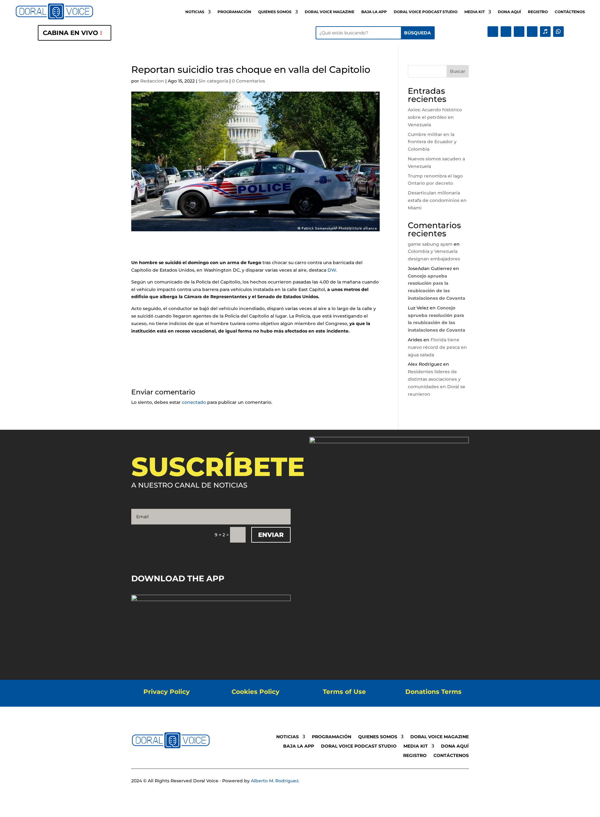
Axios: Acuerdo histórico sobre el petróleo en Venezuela (435, 117)
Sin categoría (213, 81)
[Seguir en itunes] (545, 31)
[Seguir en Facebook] (493, 31)
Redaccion (152, 81)
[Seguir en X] (506, 31)
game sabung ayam (430, 244)
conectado (194, 402)
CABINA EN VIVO (70, 33)
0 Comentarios (248, 81)
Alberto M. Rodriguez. (275, 781)
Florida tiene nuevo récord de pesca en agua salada (437, 347)
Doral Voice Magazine (329, 12)
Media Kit (474, 12)
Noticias (194, 12)
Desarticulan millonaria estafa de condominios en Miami (437, 200)
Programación (234, 12)
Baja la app (374, 12)
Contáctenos (570, 12)
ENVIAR (271, 535)
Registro (538, 12)
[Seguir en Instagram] (519, 31)
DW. (333, 270)
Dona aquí (509, 12)
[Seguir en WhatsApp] (558, 31)
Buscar (457, 71)
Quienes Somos (275, 12)
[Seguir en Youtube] (532, 31)
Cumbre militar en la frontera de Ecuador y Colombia (432, 142)
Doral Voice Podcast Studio (426, 12)
